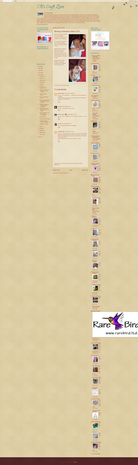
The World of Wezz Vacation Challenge (43, 121)
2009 (40, 136)
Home (70, 170)
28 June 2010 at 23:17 (66, 123)
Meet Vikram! (95, 307)
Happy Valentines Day (100, 168)
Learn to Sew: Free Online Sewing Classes (96, 116)
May (41, 126)
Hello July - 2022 (100, 145)
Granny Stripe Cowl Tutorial (100, 180)
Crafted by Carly (96, 399)
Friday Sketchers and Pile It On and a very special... (44, 109)
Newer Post (56, 170)
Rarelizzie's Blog (96, 311)
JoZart (93, 228)
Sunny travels (100, 424)
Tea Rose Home (95, 100)
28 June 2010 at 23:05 (71, 114)
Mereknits (94, 121)
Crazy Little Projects (94, 114)
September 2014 (100, 414)
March (41, 130)
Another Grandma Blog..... (43, 94)
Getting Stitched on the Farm (96, 137)
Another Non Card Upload (44, 118)
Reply (59, 102)
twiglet (93, 75)
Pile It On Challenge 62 (100, 392)
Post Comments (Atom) (63, 173)
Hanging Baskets (42, 87)
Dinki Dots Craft (95, 85)
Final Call (94, 96)
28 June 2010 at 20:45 (69, 93)
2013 (40, 68)
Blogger (75, 462)
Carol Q (59, 106)
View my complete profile (42, 24)
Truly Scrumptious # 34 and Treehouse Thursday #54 (44, 113)
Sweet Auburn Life (96, 377)
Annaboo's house (96, 197)
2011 (40, 72)
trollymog (94, 432)
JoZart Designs (61, 93)
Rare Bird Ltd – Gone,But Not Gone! (96, 339)
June (41, 86)
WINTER (100, 298)
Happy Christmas (100, 253)
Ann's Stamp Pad (96, 421)
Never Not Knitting (96, 343)
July (41, 84)
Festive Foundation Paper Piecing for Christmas (96, 59)
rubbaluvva (94, 250)
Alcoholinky (95, 355)
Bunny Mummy (95, 186)
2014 (40, 66)
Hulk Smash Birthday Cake (100, 89)
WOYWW (100, 77)
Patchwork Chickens (94, 261)
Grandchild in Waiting (43, 124)
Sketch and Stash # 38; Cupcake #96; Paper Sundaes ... (44, 101)
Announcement (42, 116)
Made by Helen (95, 63)
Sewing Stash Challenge (95, 240)
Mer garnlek (100, 155)
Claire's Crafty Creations (95, 273)
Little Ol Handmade (96, 442)
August (41, 82)
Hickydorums (95, 95)
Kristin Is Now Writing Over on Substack (96, 139)
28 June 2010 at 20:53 (66, 106)
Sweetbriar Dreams (96, 284)
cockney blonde (49, 12)
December (42, 76)
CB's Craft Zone (50, 7)
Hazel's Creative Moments (95, 164)
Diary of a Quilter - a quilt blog (96, 56)
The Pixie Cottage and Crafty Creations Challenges (44, 105)
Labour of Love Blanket (100, 201)
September (42, 80)
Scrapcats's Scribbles (95, 388)
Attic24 (93, 131)
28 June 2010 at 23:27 (69, 131)
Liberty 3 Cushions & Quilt (100, 232)
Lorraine (60, 123)
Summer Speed (95, 132)
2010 (40, 74)
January (41, 134)
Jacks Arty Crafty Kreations (96, 411)
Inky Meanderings (96, 365)
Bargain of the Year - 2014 (100, 381)
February (42, 132)
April (41, 128)
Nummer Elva (95, 153)
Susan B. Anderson (94, 217)
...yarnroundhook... (96, 453)
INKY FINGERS (95, 143)
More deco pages (100, 435)
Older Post (85, 170)
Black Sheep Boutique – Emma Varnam (95, 211)
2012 (40, 70)
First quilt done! (100, 358)
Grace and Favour (96, 296)
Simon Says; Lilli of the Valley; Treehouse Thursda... (44, 90)
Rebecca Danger (96, 306)
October (41, 78)
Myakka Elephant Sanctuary (100, 125)
